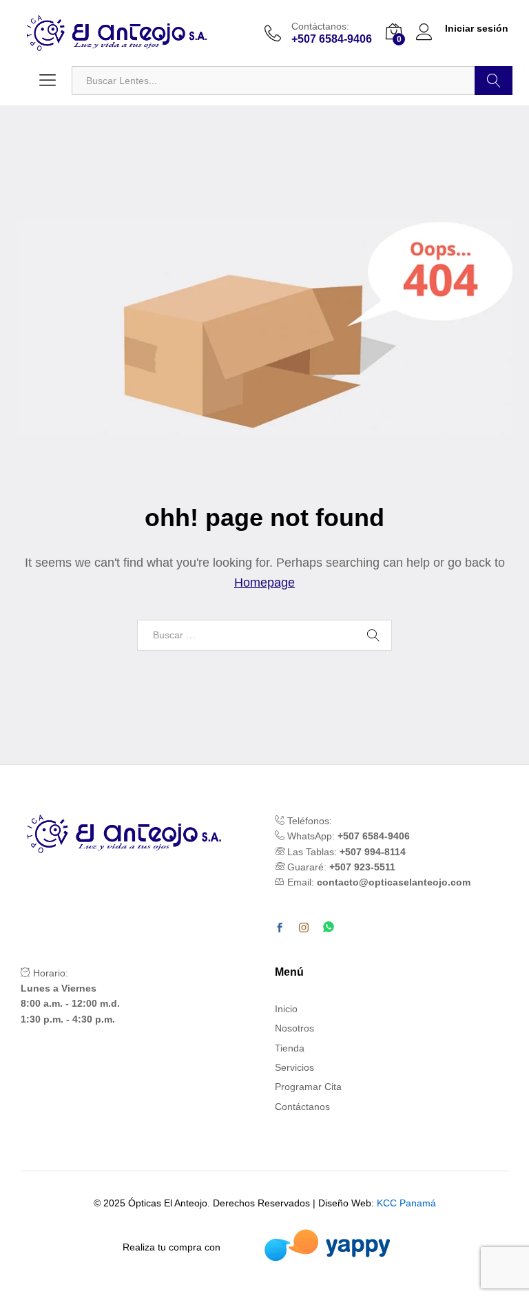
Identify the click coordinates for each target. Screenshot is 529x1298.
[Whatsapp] (328, 928)
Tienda (289, 1048)
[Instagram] (303, 928)
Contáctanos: (320, 26)
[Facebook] (279, 928)
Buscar (493, 80)
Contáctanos (302, 1106)
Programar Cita (308, 1086)
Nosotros (294, 1028)
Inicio (286, 1008)
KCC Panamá (406, 1202)
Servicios (294, 1067)
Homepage (264, 582)
